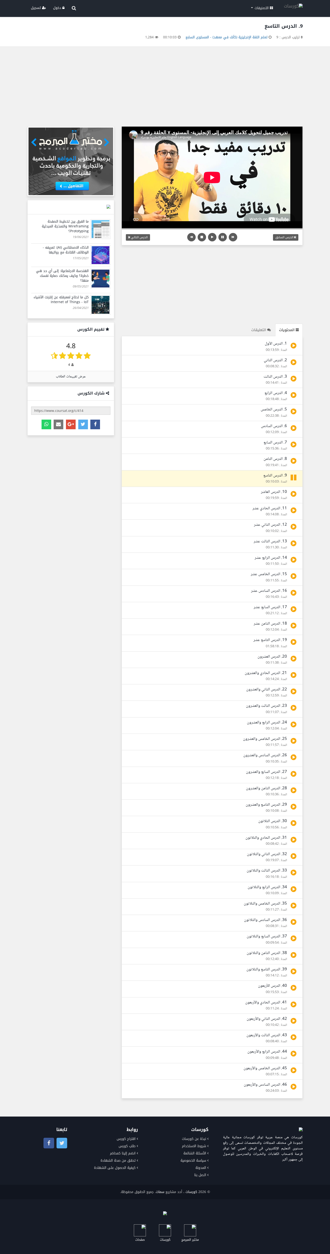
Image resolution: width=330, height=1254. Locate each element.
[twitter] (83, 424)
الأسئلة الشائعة (194, 1153)
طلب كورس (127, 1146)
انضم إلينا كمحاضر (123, 1153)
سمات (160, 1192)
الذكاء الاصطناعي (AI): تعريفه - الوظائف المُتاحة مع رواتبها (66, 250)
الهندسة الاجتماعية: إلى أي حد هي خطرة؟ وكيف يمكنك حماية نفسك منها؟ (62, 276)
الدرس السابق (284, 237)
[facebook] (95, 424)
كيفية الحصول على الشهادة (115, 1168)
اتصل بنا (200, 1175)
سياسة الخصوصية (193, 1160)
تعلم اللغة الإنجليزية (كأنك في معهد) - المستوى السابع (226, 37)
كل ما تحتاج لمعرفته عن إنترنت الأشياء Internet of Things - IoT (61, 299)
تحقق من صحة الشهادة (118, 1160)
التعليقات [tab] (259, 330)
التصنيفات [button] (261, 8)
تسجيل (36, 8)
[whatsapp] (46, 424)
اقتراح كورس (126, 1139)
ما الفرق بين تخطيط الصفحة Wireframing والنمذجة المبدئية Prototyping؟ (65, 226)
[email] (58, 424)
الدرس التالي (139, 237)
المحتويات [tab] (287, 330)
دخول (57, 8)
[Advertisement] (165, 88)
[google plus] (71, 424)
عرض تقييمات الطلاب (71, 376)
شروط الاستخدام (194, 1146)
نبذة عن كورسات (194, 1139)
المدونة (200, 1168)
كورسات (191, 1192)
